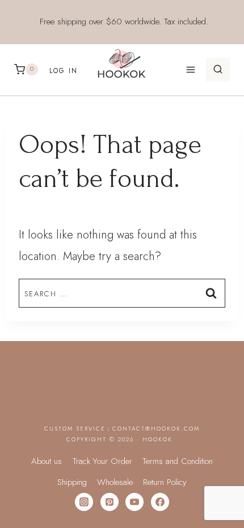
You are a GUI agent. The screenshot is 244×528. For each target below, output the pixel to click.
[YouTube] (134, 502)
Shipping (72, 482)
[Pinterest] (109, 502)
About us (46, 461)
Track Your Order (102, 461)
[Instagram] (84, 502)
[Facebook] (160, 502)
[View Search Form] (218, 70)
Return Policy (165, 482)
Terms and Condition (177, 461)
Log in (63, 71)
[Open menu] (190, 69)
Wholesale (115, 482)
